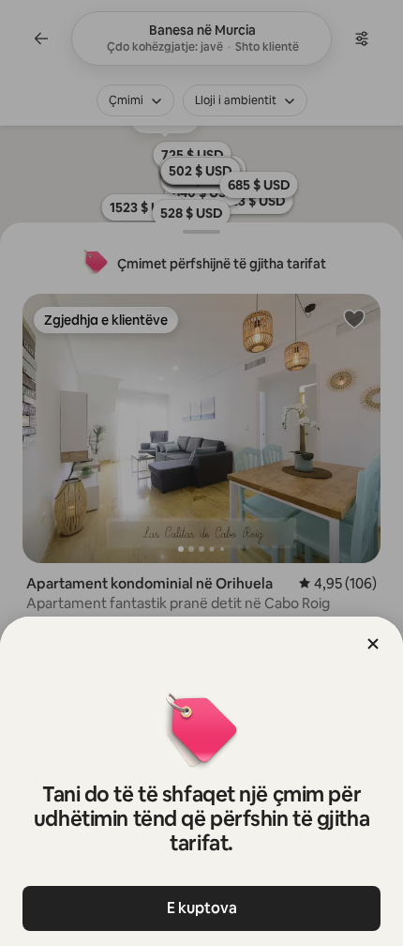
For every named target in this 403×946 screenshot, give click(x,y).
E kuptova (202, 908)
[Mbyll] (373, 643)
